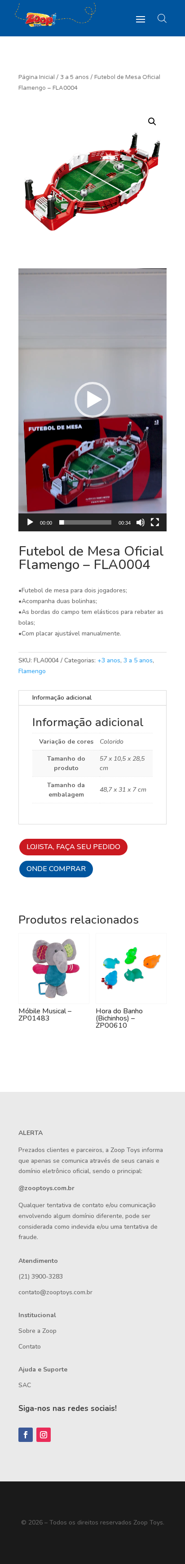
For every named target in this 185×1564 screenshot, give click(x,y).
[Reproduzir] (30, 522)
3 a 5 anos (74, 77)
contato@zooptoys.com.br (55, 1292)
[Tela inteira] (154, 522)
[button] (152, 122)
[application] (92, 399)
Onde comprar (56, 869)
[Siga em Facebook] (25, 1435)
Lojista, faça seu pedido (73, 847)
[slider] (85, 522)
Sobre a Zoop (37, 1331)
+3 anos (108, 660)
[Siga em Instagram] (43, 1435)
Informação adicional (62, 697)
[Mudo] (140, 522)
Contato (29, 1346)
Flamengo (32, 671)
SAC (24, 1385)
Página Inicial (36, 77)
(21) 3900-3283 (40, 1276)
